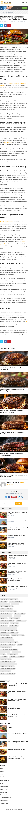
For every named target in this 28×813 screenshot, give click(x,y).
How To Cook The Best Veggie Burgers (17, 520)
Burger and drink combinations (8, 611)
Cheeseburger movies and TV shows (9, 632)
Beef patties (4, 601)
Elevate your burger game (7, 222)
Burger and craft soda (6, 608)
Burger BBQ (17, 616)
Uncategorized (4, 800)
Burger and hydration (6, 613)
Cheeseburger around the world (8, 628)
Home (3, 12)
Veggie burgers (4, 803)
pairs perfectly (8, 142)
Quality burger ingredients (7, 666)
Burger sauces (14, 623)
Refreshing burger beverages (8, 668)
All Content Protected (16, 809)
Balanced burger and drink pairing (9, 599)
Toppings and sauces (5, 797)
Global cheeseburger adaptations (9, 649)
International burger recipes (17, 656)
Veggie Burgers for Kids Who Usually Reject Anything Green (16, 700)
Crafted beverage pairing (7, 640)
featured (20, 644)
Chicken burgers (5, 635)
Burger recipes (4, 623)
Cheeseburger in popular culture (9, 630)
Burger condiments (14, 618)
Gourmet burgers (5, 652)
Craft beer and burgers (6, 637)
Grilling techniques (12, 654)
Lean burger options (6, 659)
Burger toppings (14, 625)
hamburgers (4, 656)
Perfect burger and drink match (8, 664)
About (1, 768)
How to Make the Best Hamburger (16, 535)
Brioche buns (15, 604)
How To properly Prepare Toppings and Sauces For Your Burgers (17, 742)
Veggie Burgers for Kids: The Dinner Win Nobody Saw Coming (16, 707)
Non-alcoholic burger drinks (8, 661)
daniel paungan (4, 21)
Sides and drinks (4, 792)
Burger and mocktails (6, 616)
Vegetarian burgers (5, 671)
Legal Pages (3, 776)
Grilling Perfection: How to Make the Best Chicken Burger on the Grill (16, 757)
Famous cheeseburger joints (8, 644)
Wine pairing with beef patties (8, 673)
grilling (3, 654)
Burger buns (4, 618)
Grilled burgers (16, 652)
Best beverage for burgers (16, 601)
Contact (2, 771)
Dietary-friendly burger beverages (9, 642)
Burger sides (4, 625)
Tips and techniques (5, 795)
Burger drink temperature (7, 620)
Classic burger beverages (18, 635)
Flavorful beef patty (6, 647)
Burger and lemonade (19, 613)
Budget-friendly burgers (7, 606)
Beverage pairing (5, 604)
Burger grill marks (21, 620)
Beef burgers (9, 12)
